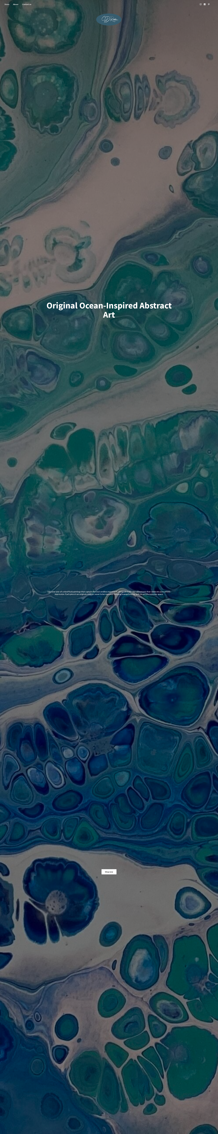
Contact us (26, 4)
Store (7, 4)
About (15, 4)
